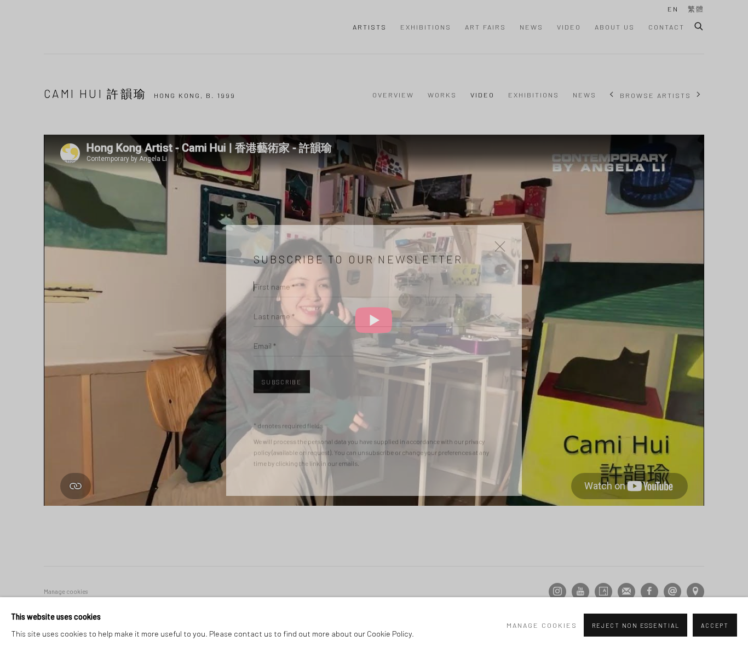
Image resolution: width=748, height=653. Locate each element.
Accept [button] (715, 625)
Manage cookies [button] (542, 625)
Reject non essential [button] (635, 625)
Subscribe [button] (282, 349)
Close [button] (497, 217)
